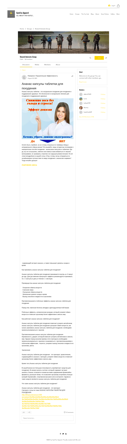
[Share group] (106, 58)
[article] (47, 248)
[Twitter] (63, 434)
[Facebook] (60, 434)
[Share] (72, 76)
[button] (118, 5)
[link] (26, 65)
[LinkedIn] (66, 434)
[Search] (90, 58)
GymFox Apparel (22, 12)
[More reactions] (29, 412)
